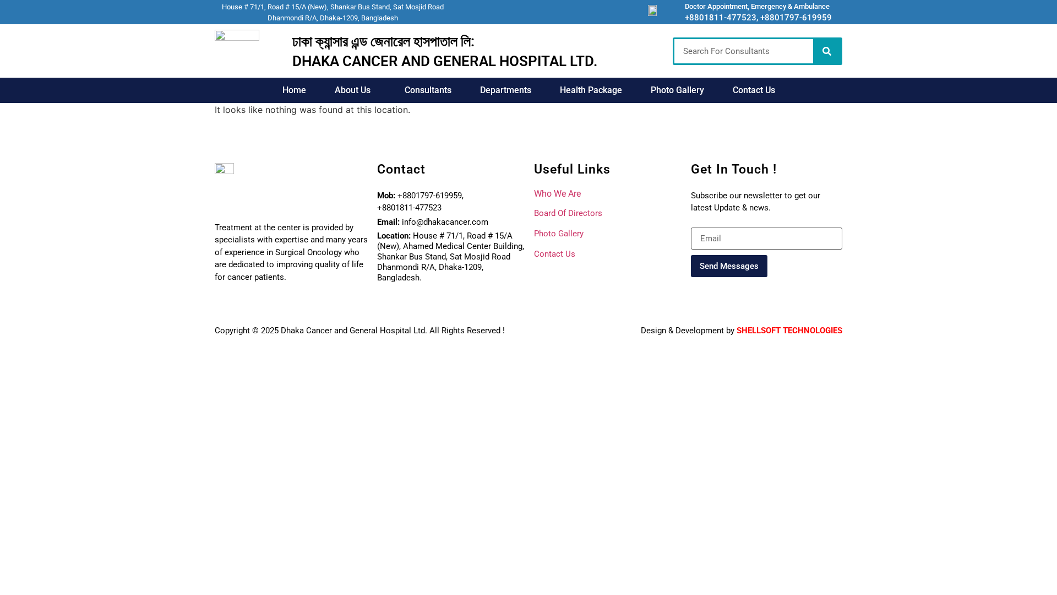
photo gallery (559, 234)
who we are (557, 193)
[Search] (827, 51)
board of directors (568, 213)
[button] (355, 90)
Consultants (428, 90)
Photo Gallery (677, 90)
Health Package (591, 90)
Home (294, 90)
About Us (353, 90)
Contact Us (754, 90)
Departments (505, 90)
